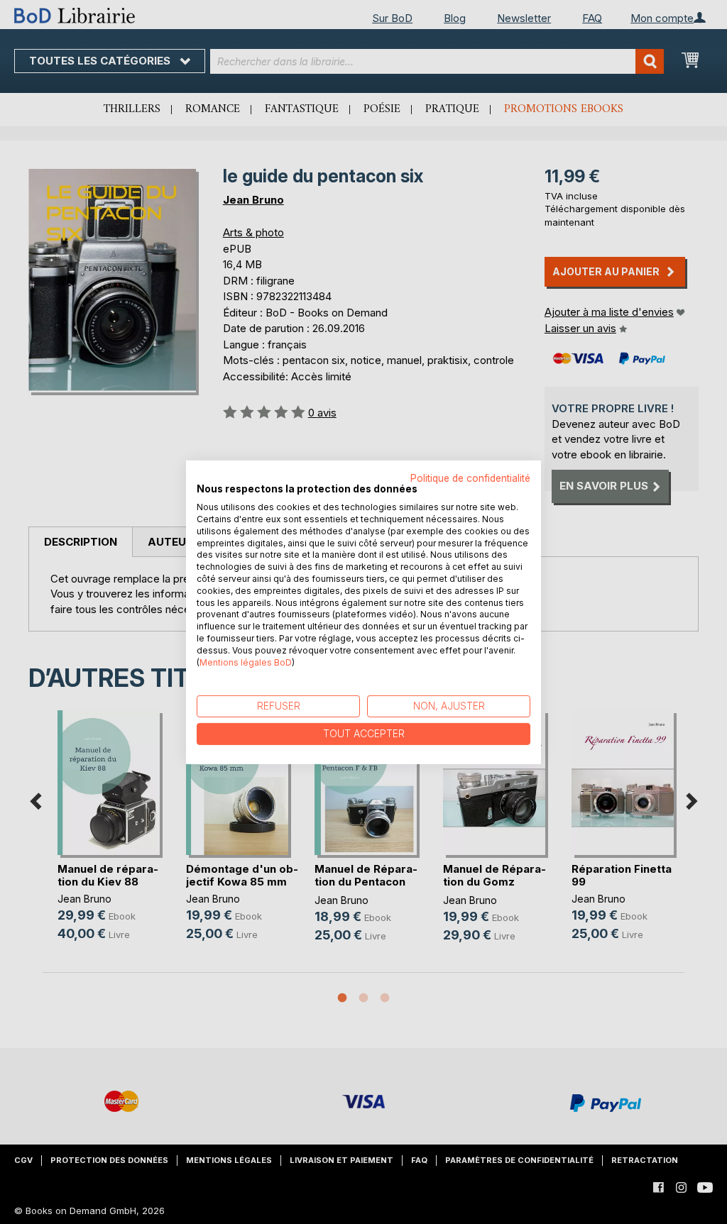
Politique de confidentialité (470, 477)
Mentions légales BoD (245, 661)
